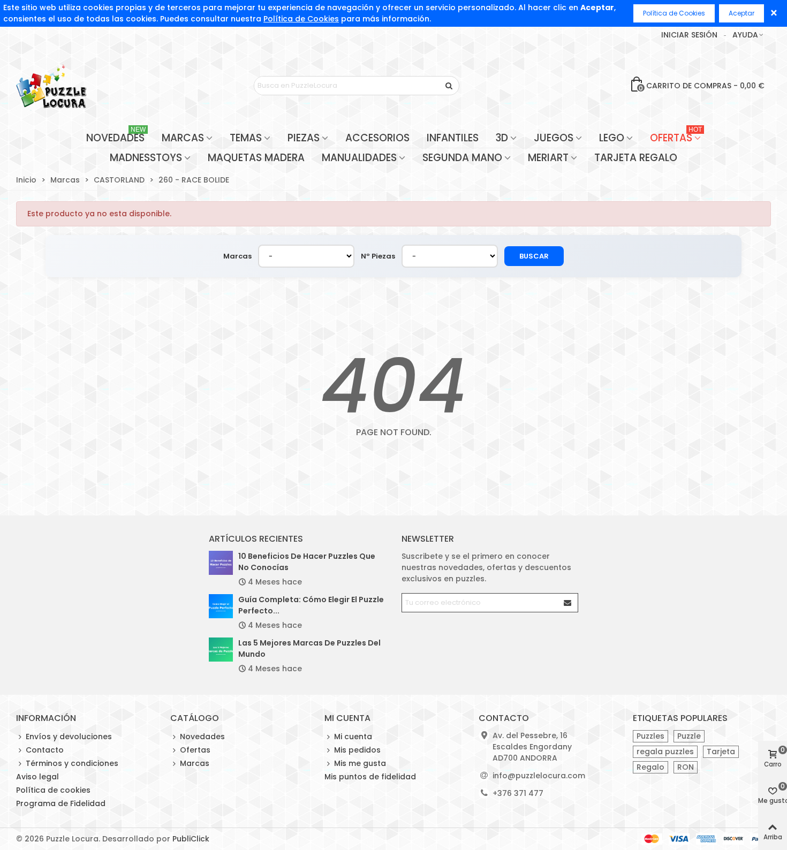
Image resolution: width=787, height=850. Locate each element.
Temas (246, 138)
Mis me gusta (360, 763)
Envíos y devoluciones (69, 736)
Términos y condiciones (72, 763)
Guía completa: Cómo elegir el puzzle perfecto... (311, 605)
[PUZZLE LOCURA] (51, 85)
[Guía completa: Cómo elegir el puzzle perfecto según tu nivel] (221, 606)
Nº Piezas (378, 256)
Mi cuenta (353, 736)
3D (502, 138)
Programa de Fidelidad (60, 803)
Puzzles (650, 736)
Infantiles (453, 138)
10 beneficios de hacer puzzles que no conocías (306, 562)
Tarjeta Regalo (635, 157)
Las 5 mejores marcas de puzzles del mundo (309, 648)
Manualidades (359, 157)
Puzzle (689, 736)
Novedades (116, 136)
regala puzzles (665, 751)
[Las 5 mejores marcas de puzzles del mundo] (221, 650)
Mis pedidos (357, 750)
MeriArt (548, 157)
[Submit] (568, 603)
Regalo (650, 767)
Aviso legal (37, 776)
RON (685, 767)
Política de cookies (53, 790)
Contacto (45, 750)
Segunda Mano (462, 157)
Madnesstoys (146, 157)
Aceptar (741, 13)
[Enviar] (450, 86)
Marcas (183, 138)
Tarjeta (721, 751)
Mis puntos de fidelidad (370, 776)
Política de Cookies (301, 18)
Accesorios (377, 138)
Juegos (553, 138)
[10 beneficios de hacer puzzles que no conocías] (221, 563)
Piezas (303, 138)
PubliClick (190, 838)
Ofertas (676, 136)
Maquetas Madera (256, 157)
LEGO (611, 138)
